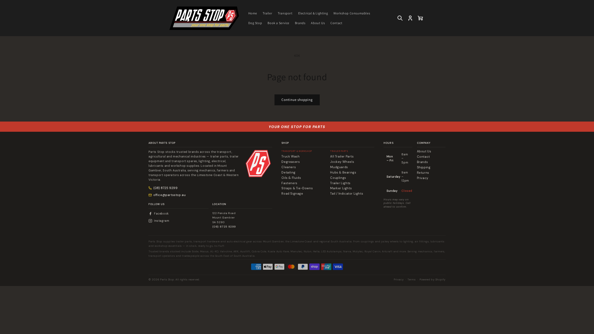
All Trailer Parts (342, 156)
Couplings (338, 178)
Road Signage (292, 194)
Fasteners (289, 183)
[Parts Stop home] (258, 163)
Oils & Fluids (291, 178)
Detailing (288, 172)
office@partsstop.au (169, 195)
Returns (423, 173)
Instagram (161, 221)
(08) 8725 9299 (165, 188)
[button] (400, 18)
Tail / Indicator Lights (346, 194)
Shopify (440, 279)
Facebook (161, 213)
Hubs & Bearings (343, 172)
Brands (422, 162)
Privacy (422, 178)
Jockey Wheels (342, 162)
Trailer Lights (340, 183)
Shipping (424, 167)
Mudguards (339, 167)
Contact (423, 157)
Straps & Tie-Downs (297, 188)
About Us (424, 151)
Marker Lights (341, 188)
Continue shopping (297, 99)
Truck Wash (290, 156)
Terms (411, 279)
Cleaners (288, 167)
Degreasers (290, 162)
